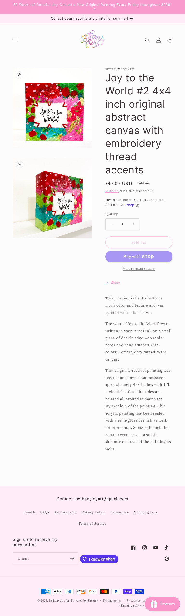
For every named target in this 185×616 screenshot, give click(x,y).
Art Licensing (65, 512)
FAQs (44, 512)
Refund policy (112, 600)
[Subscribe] (72, 558)
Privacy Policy (94, 512)
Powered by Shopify (84, 600)
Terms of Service (92, 523)
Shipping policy (130, 605)
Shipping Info (145, 512)
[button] (15, 40)
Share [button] (115, 283)
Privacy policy (136, 600)
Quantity (111, 214)
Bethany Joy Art (59, 600)
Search (29, 512)
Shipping (112, 190)
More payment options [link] (139, 268)
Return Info (119, 512)
